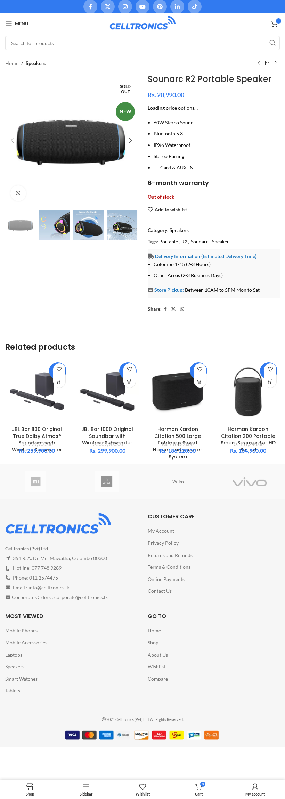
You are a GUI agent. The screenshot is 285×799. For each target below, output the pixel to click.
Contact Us (160, 591)
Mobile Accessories (26, 643)
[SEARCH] (272, 43)
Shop (153, 643)
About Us (158, 655)
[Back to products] (267, 63)
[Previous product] (259, 63)
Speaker (220, 241)
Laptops (13, 655)
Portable (168, 241)
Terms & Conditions (169, 567)
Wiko (178, 481)
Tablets (12, 690)
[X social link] (173, 309)
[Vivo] (249, 481)
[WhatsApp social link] (182, 309)
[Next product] (275, 63)
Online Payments (166, 579)
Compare (158, 679)
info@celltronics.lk (48, 587)
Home (11, 63)
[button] (12, 140)
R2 (184, 241)
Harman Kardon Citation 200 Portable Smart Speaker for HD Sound (248, 439)
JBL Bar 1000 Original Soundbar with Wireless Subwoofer (107, 436)
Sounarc (200, 241)
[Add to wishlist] (59, 369)
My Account (161, 531)
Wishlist (156, 666)
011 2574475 (43, 578)
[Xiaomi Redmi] (35, 481)
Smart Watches (21, 679)
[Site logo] (142, 23)
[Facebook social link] (165, 309)
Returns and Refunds (170, 555)
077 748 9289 (47, 568)
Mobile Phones (21, 630)
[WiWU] (106, 481)
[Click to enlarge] (18, 193)
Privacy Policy (163, 543)
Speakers (36, 63)
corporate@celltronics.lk (81, 597)
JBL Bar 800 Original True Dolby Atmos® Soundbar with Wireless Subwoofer (37, 439)
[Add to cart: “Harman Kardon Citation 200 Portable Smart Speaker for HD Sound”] (270, 381)
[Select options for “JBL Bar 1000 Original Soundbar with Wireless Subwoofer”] (129, 381)
